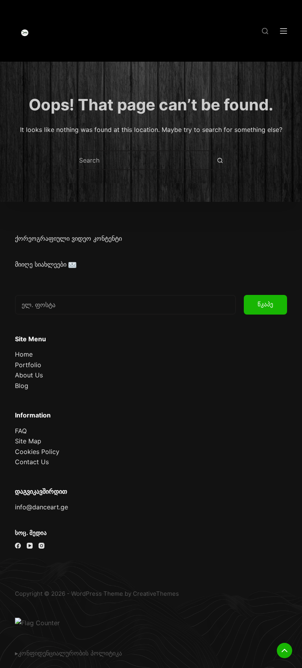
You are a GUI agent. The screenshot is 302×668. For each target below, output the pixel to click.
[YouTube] (30, 546)
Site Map (28, 441)
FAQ (21, 431)
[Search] (265, 31)
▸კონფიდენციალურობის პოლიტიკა (68, 653)
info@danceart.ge (41, 507)
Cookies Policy (37, 452)
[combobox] (142, 160)
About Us (29, 375)
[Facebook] (18, 546)
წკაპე (265, 304)
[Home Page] (25, 33)
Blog (21, 386)
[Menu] (283, 31)
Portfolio (28, 365)
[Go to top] (284, 650)
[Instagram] (41, 546)
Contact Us (32, 462)
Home (24, 354)
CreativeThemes (156, 593)
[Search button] (220, 160)
